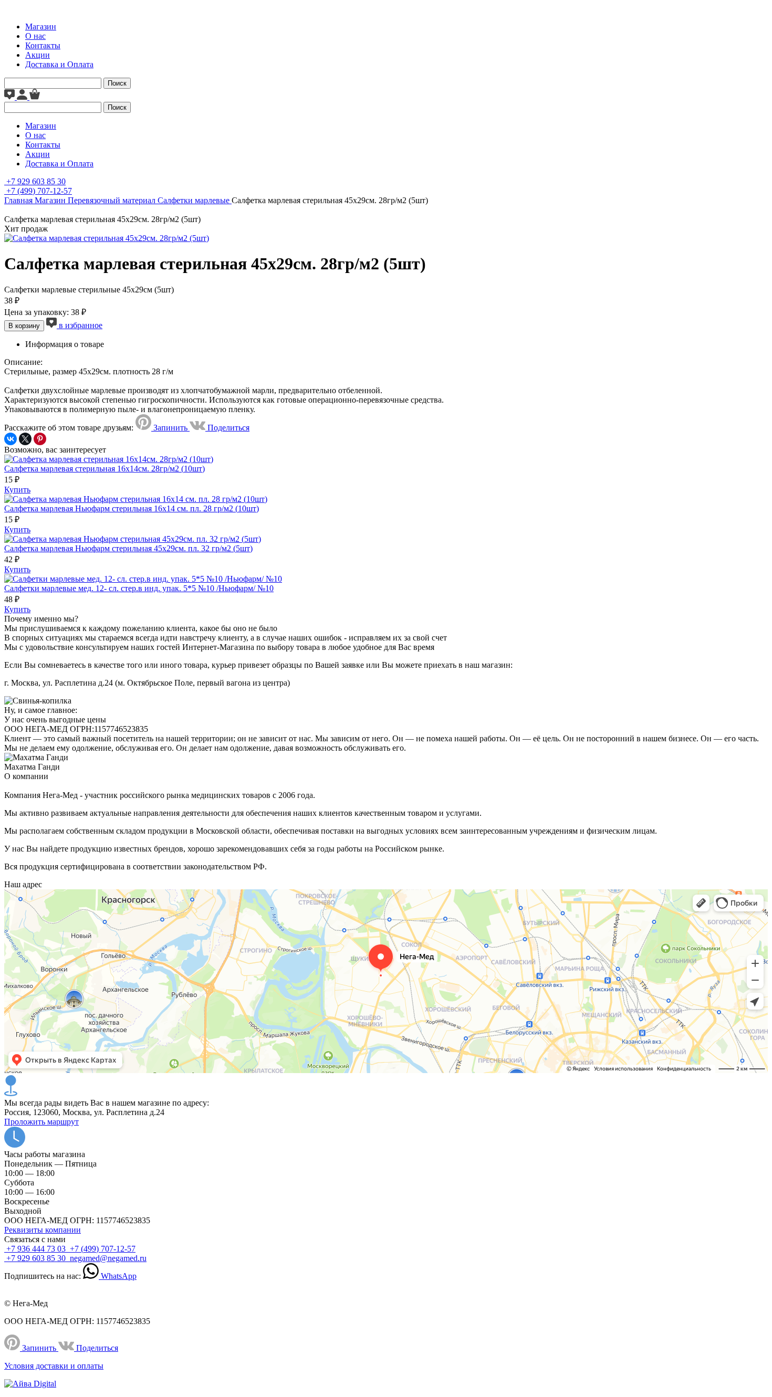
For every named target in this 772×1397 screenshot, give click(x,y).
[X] (25, 439)
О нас (35, 35)
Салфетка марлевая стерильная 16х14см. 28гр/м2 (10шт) (104, 468)
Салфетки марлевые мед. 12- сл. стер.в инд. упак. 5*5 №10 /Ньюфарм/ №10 (139, 588)
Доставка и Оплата (59, 64)
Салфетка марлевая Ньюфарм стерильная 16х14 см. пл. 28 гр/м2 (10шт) (131, 508)
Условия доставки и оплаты (53, 1365)
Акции (37, 54)
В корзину (24, 326)
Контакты (42, 45)
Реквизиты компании (42, 1229)
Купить (17, 489)
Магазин (40, 26)
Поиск (117, 83)
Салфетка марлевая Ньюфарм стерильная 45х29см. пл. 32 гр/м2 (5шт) (128, 548)
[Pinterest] (40, 439)
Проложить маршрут (41, 1121)
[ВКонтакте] (10, 439)
